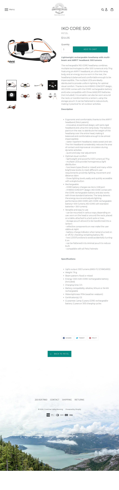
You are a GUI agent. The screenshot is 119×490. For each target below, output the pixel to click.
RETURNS (79, 400)
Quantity (65, 44)
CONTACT (54, 400)
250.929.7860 (41, 400)
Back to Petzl (61, 354)
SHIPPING (67, 400)
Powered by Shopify (73, 409)
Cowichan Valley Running (53, 409)
